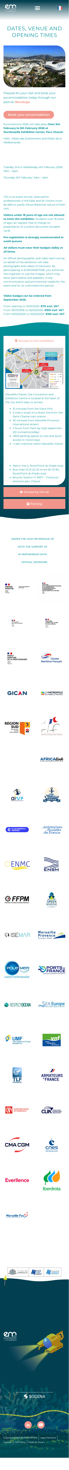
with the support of (32, 546)
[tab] (34, 341)
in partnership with (32, 554)
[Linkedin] (28, 1425)
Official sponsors (34, 562)
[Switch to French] (60, 8)
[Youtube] (41, 1425)
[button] (37, 8)
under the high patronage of (32, 538)
